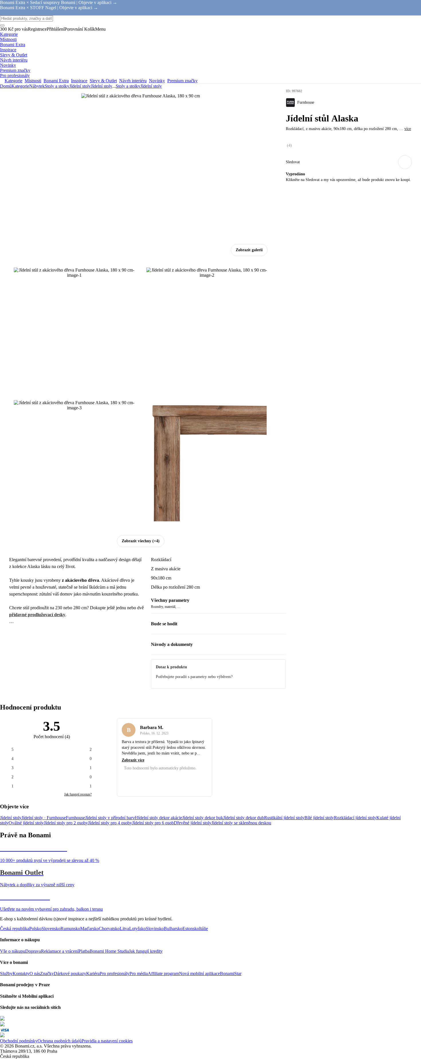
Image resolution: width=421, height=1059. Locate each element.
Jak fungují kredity (146, 951)
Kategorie (20, 86)
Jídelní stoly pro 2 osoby (66, 822)
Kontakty (21, 973)
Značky (47, 973)
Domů (5, 86)
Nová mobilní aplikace (199, 973)
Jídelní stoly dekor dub (243, 817)
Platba (84, 951)
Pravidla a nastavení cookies (107, 1040)
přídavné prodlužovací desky (37, 614)
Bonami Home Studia (109, 951)
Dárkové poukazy (70, 973)
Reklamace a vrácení (59, 951)
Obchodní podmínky (19, 1040)
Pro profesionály (114, 973)
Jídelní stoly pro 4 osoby (110, 822)
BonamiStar (230, 973)
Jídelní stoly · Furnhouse (43, 817)
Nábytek (37, 86)
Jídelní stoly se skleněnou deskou (241, 822)
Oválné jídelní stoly (26, 822)
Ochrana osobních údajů (60, 1040)
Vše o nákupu (12, 951)
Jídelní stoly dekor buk (202, 817)
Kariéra (93, 973)
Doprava (33, 951)
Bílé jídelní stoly (319, 817)
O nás (34, 973)
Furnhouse (75, 817)
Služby (6, 973)
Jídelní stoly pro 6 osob (153, 822)
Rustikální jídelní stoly (284, 817)
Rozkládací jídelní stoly (355, 817)
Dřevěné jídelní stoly (192, 822)
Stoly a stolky (57, 86)
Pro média (138, 973)
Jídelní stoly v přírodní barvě (111, 817)
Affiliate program (163, 973)
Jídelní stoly (101, 86)
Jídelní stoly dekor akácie (159, 817)
